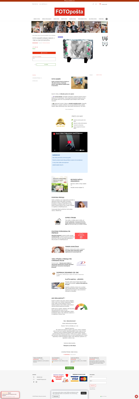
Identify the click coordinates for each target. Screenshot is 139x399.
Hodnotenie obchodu (69, 352)
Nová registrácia (92, 387)
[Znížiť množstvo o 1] (35, 65)
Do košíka (46, 64)
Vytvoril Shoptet (104, 396)
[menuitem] (36, 19)
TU (71, 185)
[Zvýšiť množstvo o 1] (35, 64)
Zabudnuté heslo (92, 389)
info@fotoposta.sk (63, 206)
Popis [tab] (34, 75)
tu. (76, 393)
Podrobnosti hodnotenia (46, 42)
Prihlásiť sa (93, 385)
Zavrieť (96, 77)
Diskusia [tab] (35, 80)
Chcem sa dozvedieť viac (69, 109)
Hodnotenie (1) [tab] (37, 78)
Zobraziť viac (69, 368)
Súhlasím (84, 393)
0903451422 (58, 210)
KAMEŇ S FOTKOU (99, 74)
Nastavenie (55, 396)
